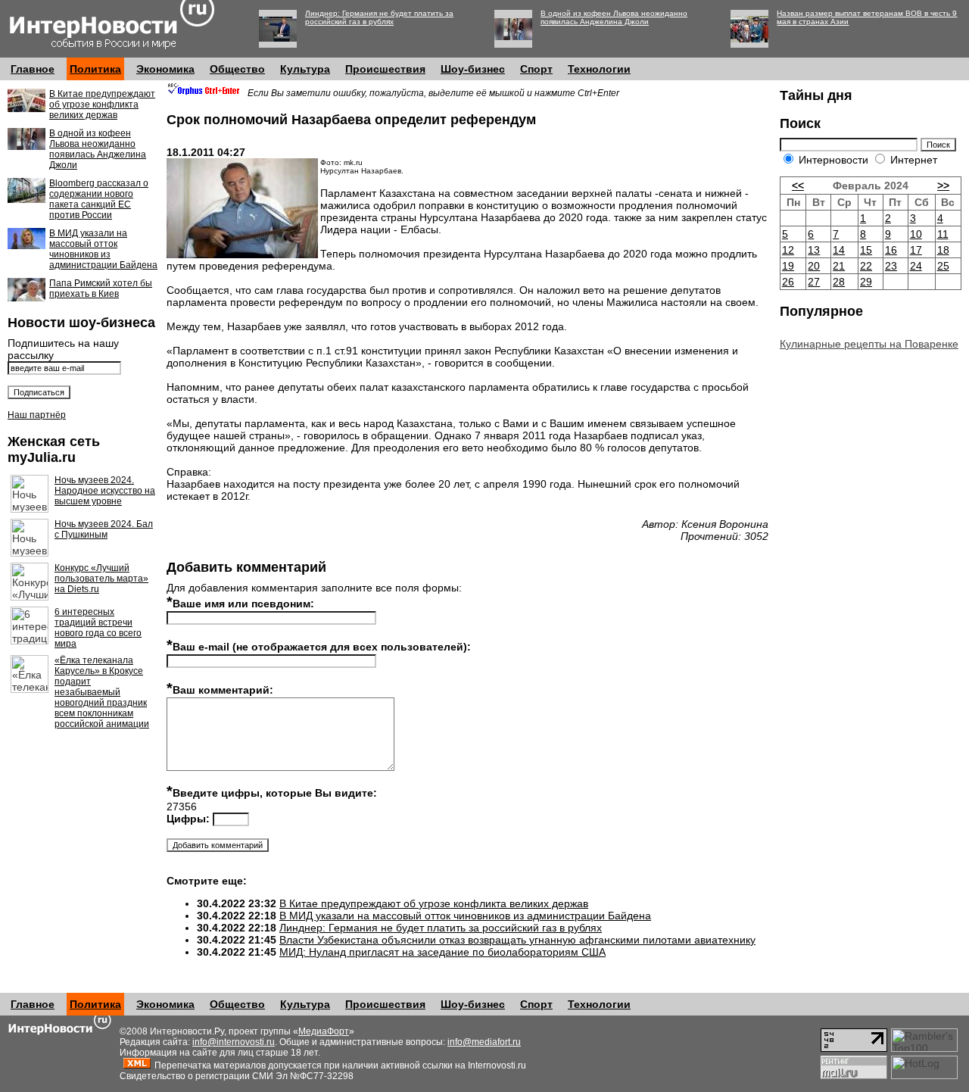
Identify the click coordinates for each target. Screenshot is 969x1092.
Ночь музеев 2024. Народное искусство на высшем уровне (105, 491)
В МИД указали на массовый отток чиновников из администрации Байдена (103, 249)
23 (891, 266)
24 (916, 266)
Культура (305, 69)
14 (839, 250)
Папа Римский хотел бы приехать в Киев (100, 288)
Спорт (536, 69)
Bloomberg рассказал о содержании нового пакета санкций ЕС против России (98, 199)
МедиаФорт (323, 1031)
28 (839, 282)
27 (814, 282)
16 (891, 250)
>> (943, 185)
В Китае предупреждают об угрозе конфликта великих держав (102, 104)
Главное (33, 69)
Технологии (599, 69)
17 (916, 250)
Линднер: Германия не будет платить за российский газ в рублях (379, 17)
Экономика (165, 69)
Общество (237, 69)
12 (788, 250)
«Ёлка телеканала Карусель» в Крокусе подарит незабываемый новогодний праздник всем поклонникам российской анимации (102, 692)
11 (943, 234)
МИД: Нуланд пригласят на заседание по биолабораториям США (442, 952)
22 (866, 266)
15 (866, 250)
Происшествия (385, 69)
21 (839, 266)
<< (798, 185)
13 (814, 250)
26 (788, 282)
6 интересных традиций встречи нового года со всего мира (98, 628)
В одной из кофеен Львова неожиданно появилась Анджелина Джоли (614, 17)
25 (943, 266)
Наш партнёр (37, 415)
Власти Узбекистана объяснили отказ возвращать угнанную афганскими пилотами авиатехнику (517, 940)
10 (916, 234)
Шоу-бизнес (473, 69)
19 (788, 266)
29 (866, 282)
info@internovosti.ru (233, 1042)
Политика (95, 69)
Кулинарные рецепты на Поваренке (869, 344)
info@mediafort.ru (484, 1042)
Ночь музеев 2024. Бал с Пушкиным (104, 529)
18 (943, 250)
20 (814, 266)
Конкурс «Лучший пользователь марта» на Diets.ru (101, 578)
